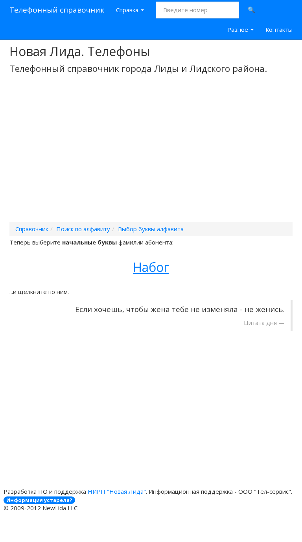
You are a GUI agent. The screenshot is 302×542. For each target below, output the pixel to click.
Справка (128, 10)
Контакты (279, 29)
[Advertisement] (151, 158)
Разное (238, 29)
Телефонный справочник (56, 10)
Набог (151, 267)
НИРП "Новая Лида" (117, 491)
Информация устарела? (39, 500)
